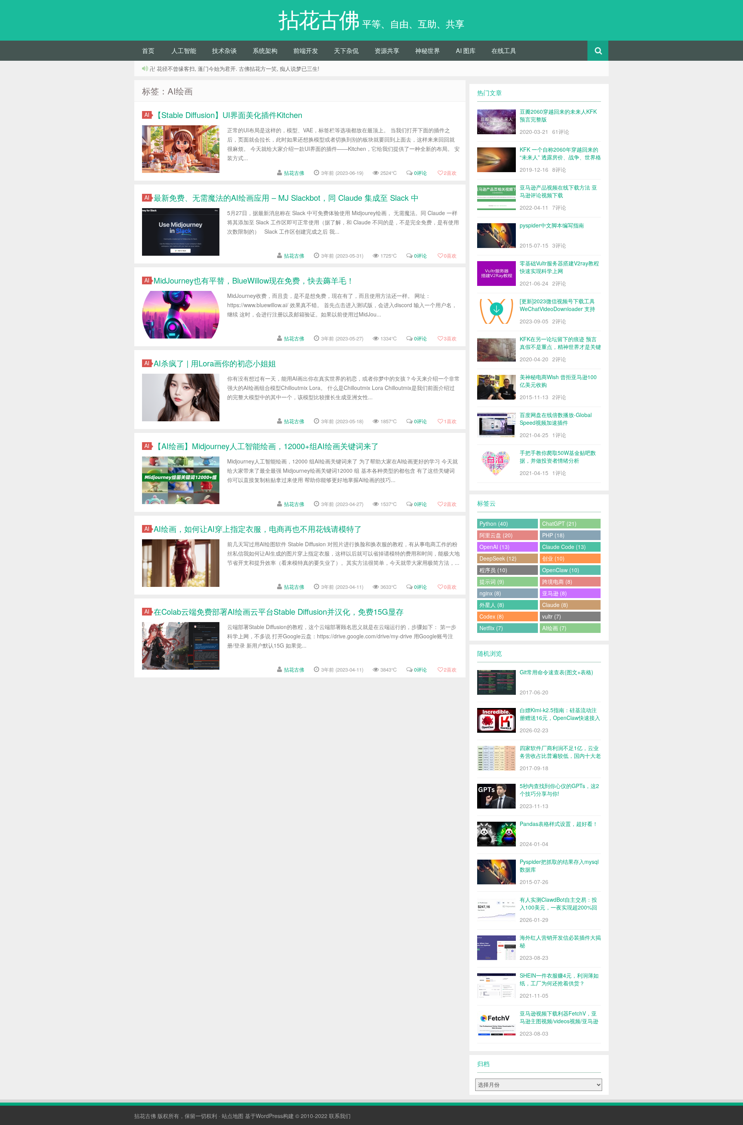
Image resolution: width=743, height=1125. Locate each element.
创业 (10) (553, 558)
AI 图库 (466, 50)
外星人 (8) (491, 605)
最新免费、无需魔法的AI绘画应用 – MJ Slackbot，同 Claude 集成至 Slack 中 (286, 197)
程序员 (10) (493, 570)
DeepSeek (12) (498, 558)
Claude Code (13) (564, 547)
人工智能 (183, 50)
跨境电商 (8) (557, 581)
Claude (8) (555, 605)
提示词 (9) (491, 581)
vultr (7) (551, 616)
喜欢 (450, 172)
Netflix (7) (491, 628)
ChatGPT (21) (559, 523)
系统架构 (265, 50)
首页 (148, 50)
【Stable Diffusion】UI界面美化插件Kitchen (228, 114)
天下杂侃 (346, 50)
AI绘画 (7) (554, 628)
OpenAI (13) (494, 547)
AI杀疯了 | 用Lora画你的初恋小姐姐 (215, 363)
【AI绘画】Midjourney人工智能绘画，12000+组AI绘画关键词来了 (266, 445)
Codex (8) (491, 616)
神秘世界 (427, 50)
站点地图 (232, 1116)
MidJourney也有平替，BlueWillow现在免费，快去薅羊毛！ (254, 280)
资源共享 (387, 50)
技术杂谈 (224, 50)
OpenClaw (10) (560, 570)
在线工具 (503, 50)
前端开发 (305, 50)
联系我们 (340, 1116)
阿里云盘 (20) (496, 535)
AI (146, 114)
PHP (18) (553, 535)
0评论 (420, 172)
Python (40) (493, 523)
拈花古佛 (294, 172)
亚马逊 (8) (554, 593)
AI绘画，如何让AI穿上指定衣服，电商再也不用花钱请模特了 (258, 528)
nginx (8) (490, 593)
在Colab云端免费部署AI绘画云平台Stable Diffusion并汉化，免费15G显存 (279, 611)
